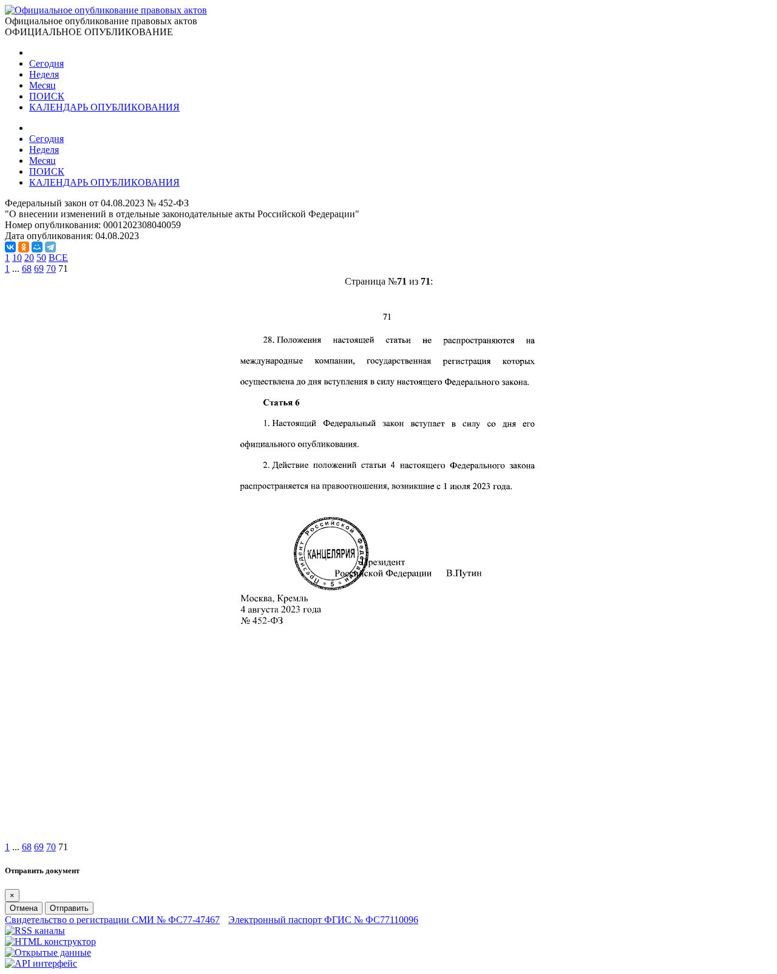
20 (29, 257)
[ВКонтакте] (10, 247)
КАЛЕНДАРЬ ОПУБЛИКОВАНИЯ (104, 107)
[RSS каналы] (35, 930)
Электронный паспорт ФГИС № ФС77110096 (323, 920)
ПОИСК (46, 96)
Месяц (42, 85)
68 (27, 268)
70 (51, 268)
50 (41, 257)
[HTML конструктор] (50, 941)
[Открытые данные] (48, 952)
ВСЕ (58, 257)
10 (17, 257)
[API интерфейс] (41, 963)
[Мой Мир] (37, 247)
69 (39, 268)
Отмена (24, 908)
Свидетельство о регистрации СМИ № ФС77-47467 (112, 920)
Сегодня (46, 63)
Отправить (69, 908)
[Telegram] (50, 247)
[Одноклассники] (23, 247)
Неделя (44, 74)
